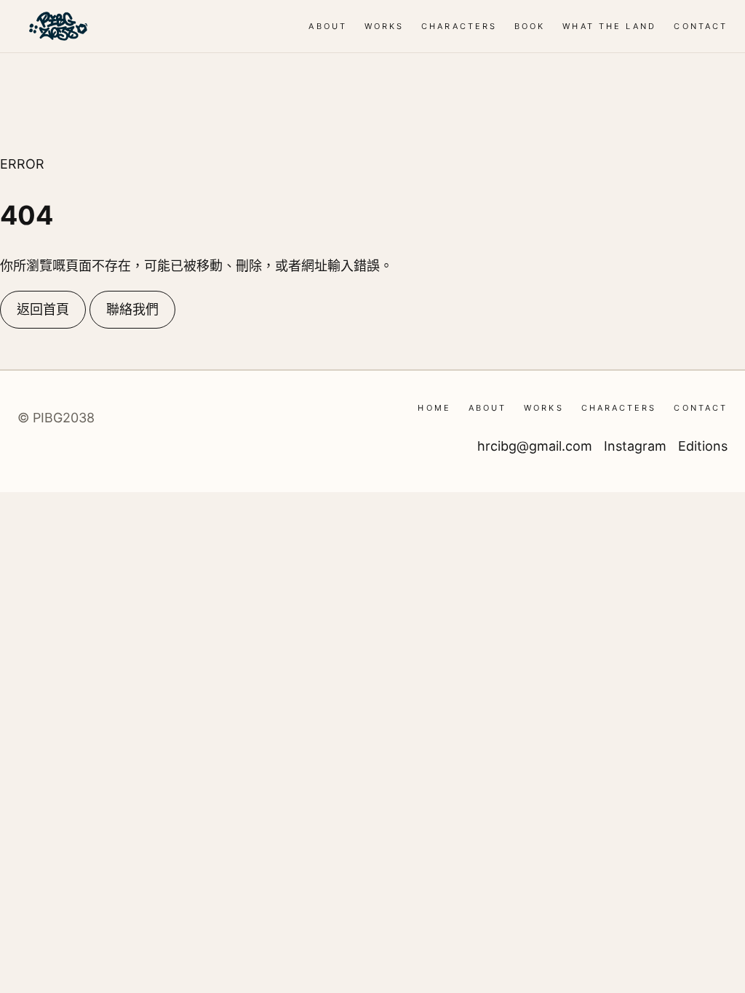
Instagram (635, 446)
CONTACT (701, 26)
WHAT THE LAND (609, 26)
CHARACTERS (459, 26)
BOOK (529, 26)
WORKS (384, 26)
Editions (703, 446)
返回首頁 (43, 309)
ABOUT (327, 26)
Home (434, 408)
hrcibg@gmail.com (534, 446)
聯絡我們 (132, 309)
